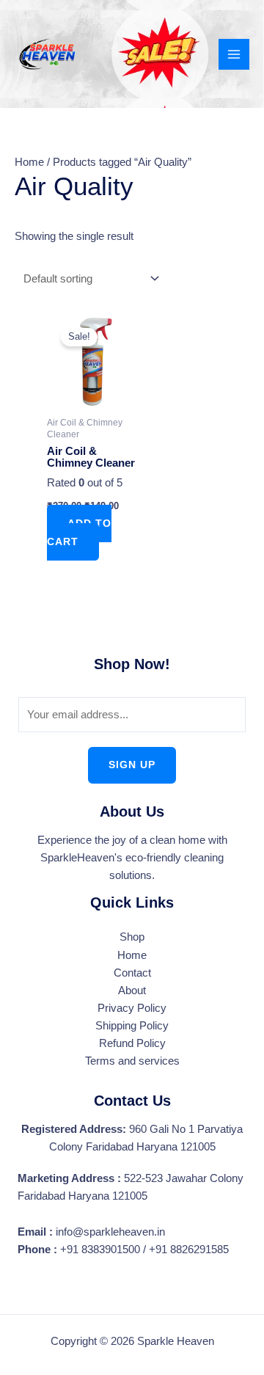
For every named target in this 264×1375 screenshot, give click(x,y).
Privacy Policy (132, 1008)
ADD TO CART (79, 532)
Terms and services (132, 1061)
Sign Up (132, 764)
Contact (132, 973)
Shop (132, 937)
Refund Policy (132, 1043)
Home (29, 162)
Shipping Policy (132, 1026)
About (132, 990)
